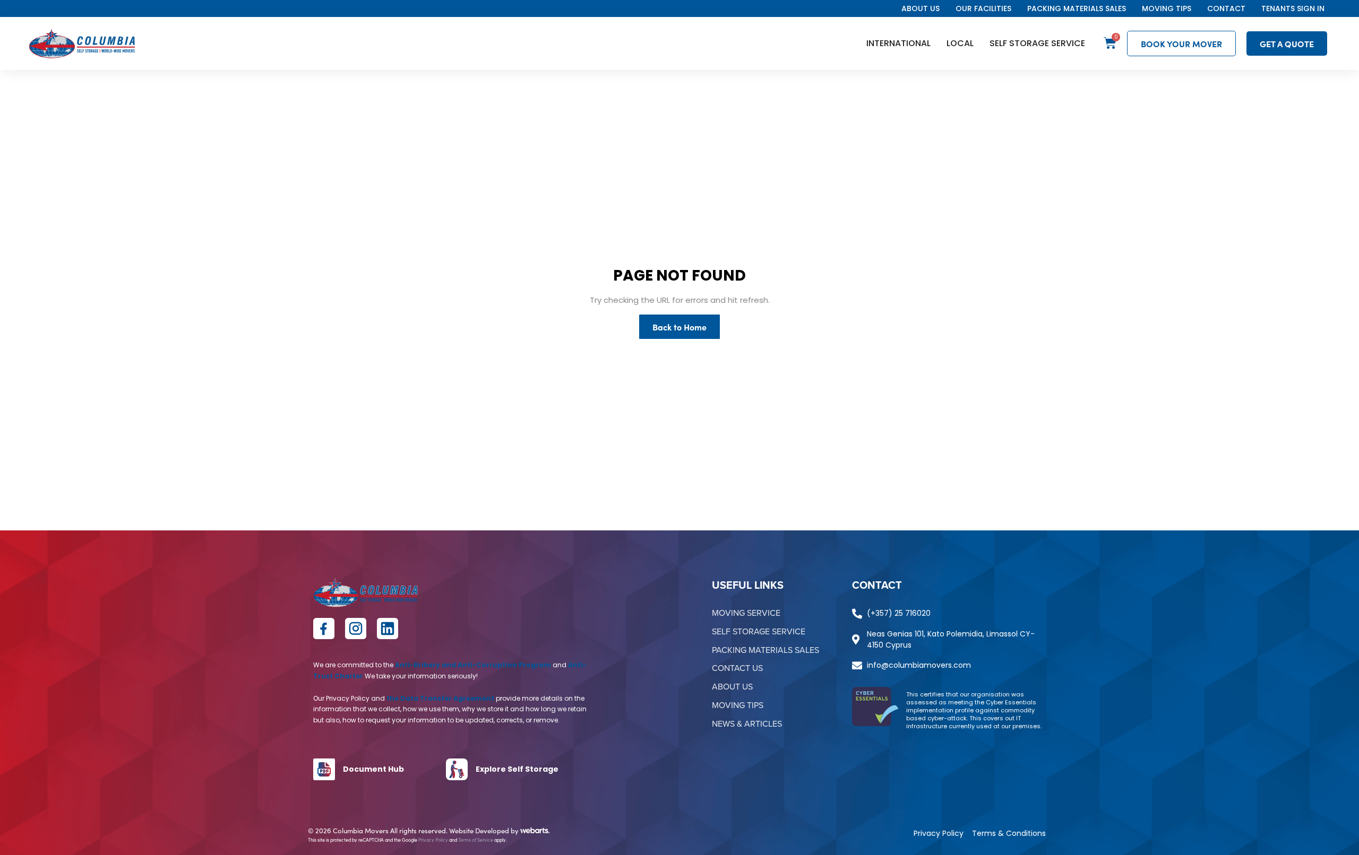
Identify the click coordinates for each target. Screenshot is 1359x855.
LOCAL (960, 43)
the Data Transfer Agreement (440, 698)
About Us (920, 8)
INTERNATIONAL (898, 43)
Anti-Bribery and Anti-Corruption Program (473, 664)
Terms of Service (475, 839)
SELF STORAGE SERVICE (1037, 43)
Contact (1226, 8)
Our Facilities (983, 8)
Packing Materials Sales (1076, 8)
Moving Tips (1166, 8)
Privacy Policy (433, 839)
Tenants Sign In (1292, 8)
